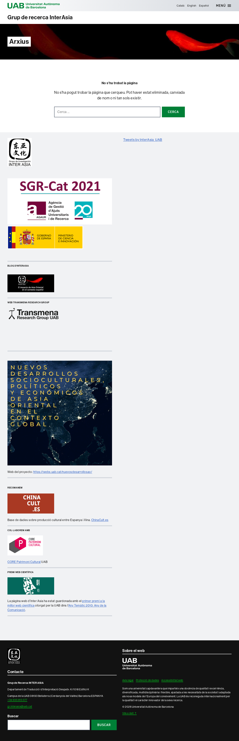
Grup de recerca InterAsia (40, 17)
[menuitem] (180, 5)
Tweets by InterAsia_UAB (142, 140)
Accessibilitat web (172, 680)
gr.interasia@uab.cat (19, 706)
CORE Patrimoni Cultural (24, 562)
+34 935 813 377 (17, 699)
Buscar (13, 716)
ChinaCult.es (99, 520)
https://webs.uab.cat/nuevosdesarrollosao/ (62, 472)
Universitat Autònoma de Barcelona (33, 5)
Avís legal (128, 680)
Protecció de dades (147, 680)
